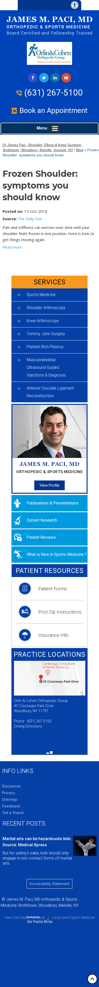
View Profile (49, 485)
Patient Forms (52, 588)
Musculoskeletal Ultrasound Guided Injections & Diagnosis (46, 367)
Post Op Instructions (59, 612)
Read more (12, 247)
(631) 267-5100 (53, 93)
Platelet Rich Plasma (45, 346)
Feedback (11, 806)
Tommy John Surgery (46, 333)
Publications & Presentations (52, 503)
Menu (42, 128)
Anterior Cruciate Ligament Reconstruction (50, 392)
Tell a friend (13, 812)
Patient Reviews (41, 537)
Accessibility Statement (49, 884)
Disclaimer (11, 786)
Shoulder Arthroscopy (46, 307)
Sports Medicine (41, 294)
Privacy (8, 793)
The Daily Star (30, 218)
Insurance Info (53, 635)
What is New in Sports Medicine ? (57, 554)
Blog (79, 150)
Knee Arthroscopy (43, 320)
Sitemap (10, 799)
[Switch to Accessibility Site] (49, 5)
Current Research (42, 520)
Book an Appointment (54, 110)
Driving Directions (28, 726)
